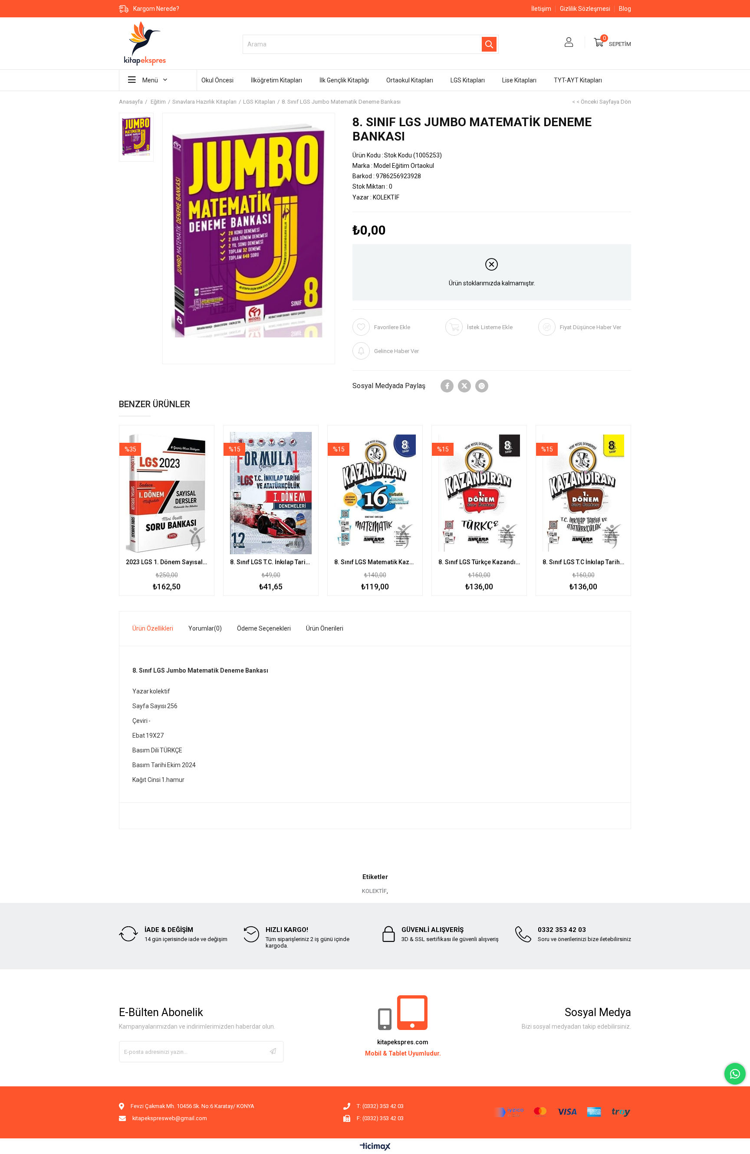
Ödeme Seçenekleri (264, 628)
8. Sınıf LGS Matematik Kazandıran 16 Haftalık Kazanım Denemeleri (375, 562)
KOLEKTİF (374, 891)
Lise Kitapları (519, 80)
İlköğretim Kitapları (276, 80)
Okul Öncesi (217, 80)
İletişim (541, 8)
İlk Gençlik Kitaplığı (344, 80)
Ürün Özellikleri (152, 628)
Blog (625, 8)
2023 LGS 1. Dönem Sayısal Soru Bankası (166, 562)
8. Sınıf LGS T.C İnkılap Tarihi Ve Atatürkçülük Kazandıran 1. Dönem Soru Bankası (583, 562)
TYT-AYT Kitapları (578, 80)
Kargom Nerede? (156, 8)
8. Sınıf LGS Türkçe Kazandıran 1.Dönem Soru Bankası (479, 562)
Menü (150, 80)
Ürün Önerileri (324, 628)
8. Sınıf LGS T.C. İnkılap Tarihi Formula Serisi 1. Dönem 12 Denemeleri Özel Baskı (271, 562)
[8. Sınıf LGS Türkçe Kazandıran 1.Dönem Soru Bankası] (479, 493)
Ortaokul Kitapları (409, 80)
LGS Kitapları (468, 80)
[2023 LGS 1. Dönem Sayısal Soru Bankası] (166, 493)
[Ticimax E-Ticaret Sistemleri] (375, 1147)
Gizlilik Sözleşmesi (585, 8)
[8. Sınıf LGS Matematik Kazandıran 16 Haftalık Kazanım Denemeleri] (375, 493)
